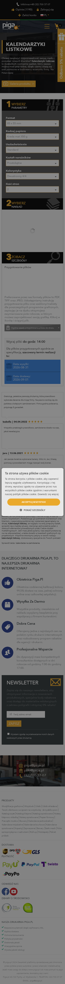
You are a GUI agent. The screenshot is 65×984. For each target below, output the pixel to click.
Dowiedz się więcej (48, 494)
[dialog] (33, 492)
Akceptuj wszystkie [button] (34, 501)
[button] (32, 510)
